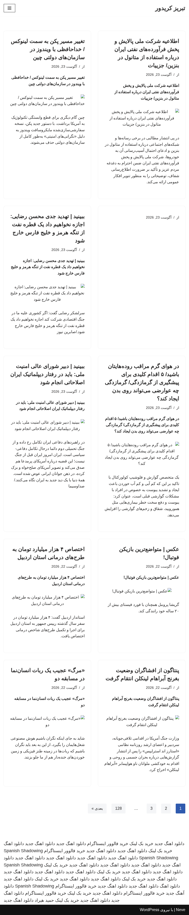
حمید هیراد (44, 900)
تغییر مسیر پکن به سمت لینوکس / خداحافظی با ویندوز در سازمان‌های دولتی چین (48, 49)
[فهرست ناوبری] (9, 8)
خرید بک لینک (141, 843)
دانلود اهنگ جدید (169, 843)
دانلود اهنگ (14, 843)
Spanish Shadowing (23, 850)
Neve (180, 910)
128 (118, 808)
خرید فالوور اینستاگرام (107, 843)
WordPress (149, 910)
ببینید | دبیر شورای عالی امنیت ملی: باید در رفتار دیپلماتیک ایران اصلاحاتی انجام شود (47, 374)
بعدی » (97, 808)
